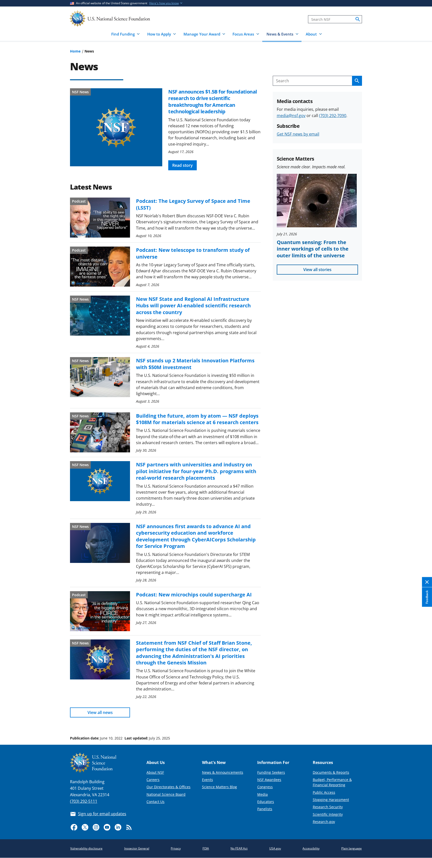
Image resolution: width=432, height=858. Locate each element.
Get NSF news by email (298, 134)
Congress (265, 786)
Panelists (264, 808)
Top (421, 719)
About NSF (155, 772)
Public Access (324, 792)
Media (262, 794)
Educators (265, 801)
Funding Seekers (271, 772)
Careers (153, 779)
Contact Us (155, 801)
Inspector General (136, 848)
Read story (182, 165)
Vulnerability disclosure (86, 848)
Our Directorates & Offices (168, 786)
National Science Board (166, 794)
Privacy (176, 848)
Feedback (427, 597)
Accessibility (311, 848)
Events (207, 779)
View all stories (317, 269)
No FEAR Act (239, 848)
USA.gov (275, 848)
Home (75, 51)
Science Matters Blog (219, 786)
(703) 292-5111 (83, 801)
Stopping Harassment (331, 799)
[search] (358, 19)
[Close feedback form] (427, 582)
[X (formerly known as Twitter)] (85, 827)
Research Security (328, 806)
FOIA (205, 848)
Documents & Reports (331, 772)
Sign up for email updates (102, 813)
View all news (100, 712)
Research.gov (324, 821)
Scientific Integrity (328, 814)
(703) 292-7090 (332, 115)
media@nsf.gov (291, 115)
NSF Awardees (269, 779)
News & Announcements (222, 772)
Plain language (351, 848)
